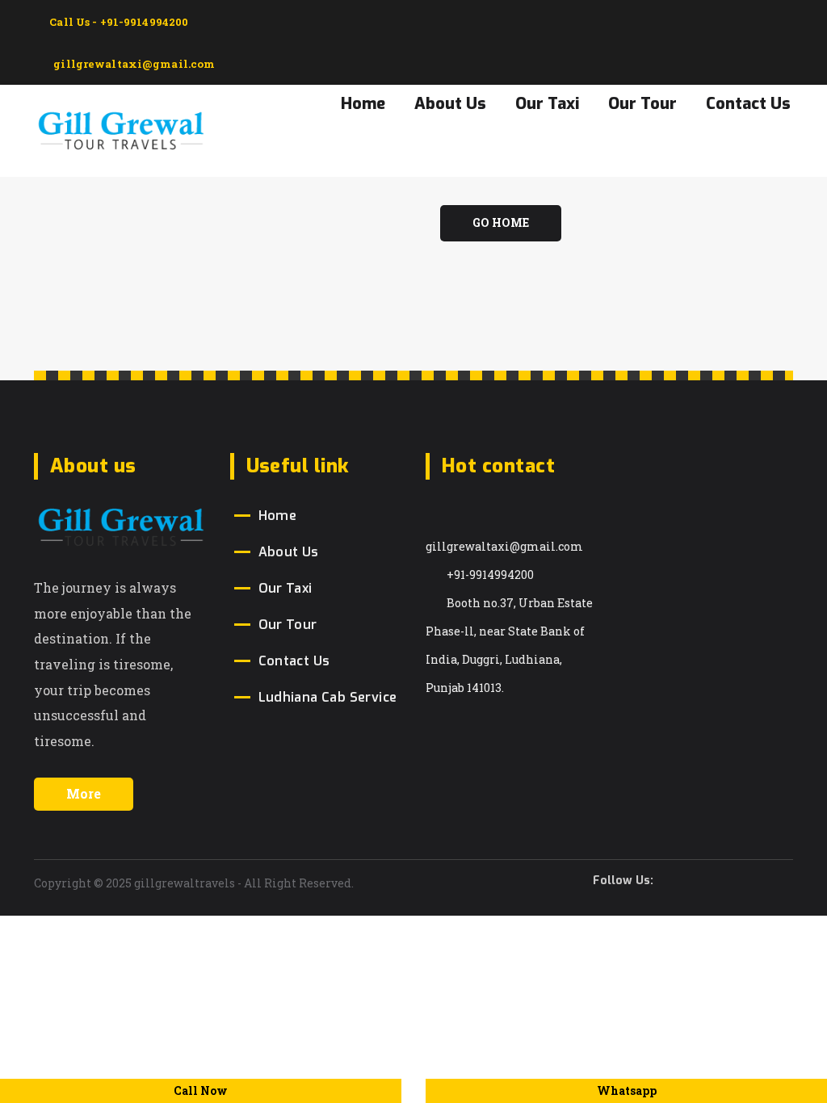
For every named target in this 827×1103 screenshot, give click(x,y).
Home (363, 104)
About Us (450, 104)
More (83, 793)
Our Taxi (547, 104)
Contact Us (748, 104)
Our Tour (642, 104)
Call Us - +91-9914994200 (117, 22)
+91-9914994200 (490, 574)
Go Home (500, 222)
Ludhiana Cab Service (327, 697)
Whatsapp (627, 1090)
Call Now (201, 1090)
